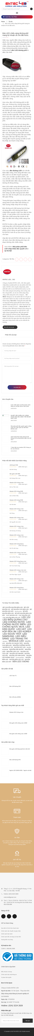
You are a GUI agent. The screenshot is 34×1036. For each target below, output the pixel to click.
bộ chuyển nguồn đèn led (13, 607)
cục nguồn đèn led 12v (11, 617)
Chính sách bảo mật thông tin (9, 974)
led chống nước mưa (16, 625)
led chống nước (14, 622)
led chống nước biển (16, 623)
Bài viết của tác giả (9, 327)
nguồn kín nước (16, 649)
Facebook (3, 917)
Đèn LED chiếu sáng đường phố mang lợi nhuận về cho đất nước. (15, 34)
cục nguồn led (24, 615)
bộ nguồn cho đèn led (20, 609)
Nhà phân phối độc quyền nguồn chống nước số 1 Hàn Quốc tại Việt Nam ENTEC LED (21, 427)
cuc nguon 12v (11, 615)
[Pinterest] (25, 259)
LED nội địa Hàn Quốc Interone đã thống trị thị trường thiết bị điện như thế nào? (21, 438)
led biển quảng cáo (15, 619)
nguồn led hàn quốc (17, 655)
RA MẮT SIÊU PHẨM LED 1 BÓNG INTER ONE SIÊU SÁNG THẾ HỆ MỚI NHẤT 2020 (21, 417)
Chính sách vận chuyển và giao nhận (11, 931)
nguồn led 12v (13, 651)
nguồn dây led (20, 647)
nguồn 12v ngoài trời (14, 643)
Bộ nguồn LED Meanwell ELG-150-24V (19, 749)
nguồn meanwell (20, 657)
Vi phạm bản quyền (6, 977)
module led (16, 641)
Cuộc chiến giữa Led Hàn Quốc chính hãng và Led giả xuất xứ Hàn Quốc (20, 405)
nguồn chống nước (21, 645)
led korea (24, 631)
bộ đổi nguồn (18, 611)
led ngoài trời (12, 634)
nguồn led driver (16, 653)
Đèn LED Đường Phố (15, 759)
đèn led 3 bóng (21, 661)
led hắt (21, 629)
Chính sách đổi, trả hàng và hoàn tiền (11, 936)
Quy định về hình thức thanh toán (10, 928)
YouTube (9, 917)
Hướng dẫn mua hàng (7, 939)
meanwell (5, 641)
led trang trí (19, 638)
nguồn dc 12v (8, 647)
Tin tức (12, 259)
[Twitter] (21, 259)
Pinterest (14, 917)
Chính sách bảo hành (6, 933)
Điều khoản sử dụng (6, 971)
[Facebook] (16, 259)
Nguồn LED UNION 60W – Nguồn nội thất (20, 770)
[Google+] (30, 259)
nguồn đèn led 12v (16, 659)
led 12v (25, 617)
